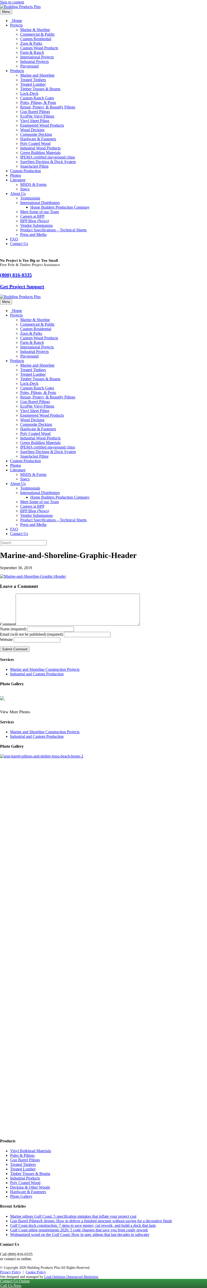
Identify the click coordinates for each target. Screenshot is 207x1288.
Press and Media (33, 234)
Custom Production (25, 171)
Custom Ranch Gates (37, 98)
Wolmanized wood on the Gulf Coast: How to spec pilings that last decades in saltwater (79, 1234)
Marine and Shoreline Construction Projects (45, 669)
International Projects (37, 57)
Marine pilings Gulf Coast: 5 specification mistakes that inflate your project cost (73, 1216)
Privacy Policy (10, 1272)
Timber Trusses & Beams (40, 89)
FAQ (14, 239)
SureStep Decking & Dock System (48, 162)
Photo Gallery (21, 1196)
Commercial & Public (37, 34)
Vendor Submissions (36, 225)
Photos (15, 175)
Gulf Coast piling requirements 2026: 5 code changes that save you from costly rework (79, 1230)
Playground (29, 66)
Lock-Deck (29, 93)
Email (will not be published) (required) (31, 634)
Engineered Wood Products (42, 125)
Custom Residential (35, 39)
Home (16, 20)
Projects (16, 25)
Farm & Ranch (32, 52)
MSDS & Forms (33, 184)
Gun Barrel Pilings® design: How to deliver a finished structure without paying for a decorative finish (91, 1221)
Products (17, 71)
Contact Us (19, 243)
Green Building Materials (40, 152)
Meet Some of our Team (39, 212)
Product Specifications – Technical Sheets (53, 230)
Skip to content (12, 2)
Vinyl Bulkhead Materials (30, 1151)
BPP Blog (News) (34, 221)
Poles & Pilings (22, 1155)
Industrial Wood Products (40, 148)
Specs (25, 189)
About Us (18, 193)
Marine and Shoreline (37, 75)
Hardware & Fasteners (38, 139)
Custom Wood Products (39, 48)
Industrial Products (25, 1178)
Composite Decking (36, 134)
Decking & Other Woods (30, 1187)
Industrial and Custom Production (37, 674)
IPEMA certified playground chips (47, 157)
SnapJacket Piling (34, 166)
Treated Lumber (33, 84)
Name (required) (13, 629)
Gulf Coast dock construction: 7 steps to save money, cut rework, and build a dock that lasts (83, 1225)
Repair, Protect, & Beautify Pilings (47, 107)
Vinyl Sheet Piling (34, 121)
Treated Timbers (33, 80)
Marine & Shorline (35, 30)
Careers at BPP (32, 216)
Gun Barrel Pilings (35, 111)
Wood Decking (32, 130)
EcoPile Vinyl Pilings (37, 116)
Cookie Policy (36, 1272)
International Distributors (40, 203)
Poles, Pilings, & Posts (38, 102)
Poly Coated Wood (35, 143)
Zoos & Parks (31, 43)
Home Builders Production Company (60, 207)
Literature (17, 180)
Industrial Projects (34, 61)
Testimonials (30, 198)
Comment (8, 624)
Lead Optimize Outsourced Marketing (71, 1277)
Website (6, 639)
